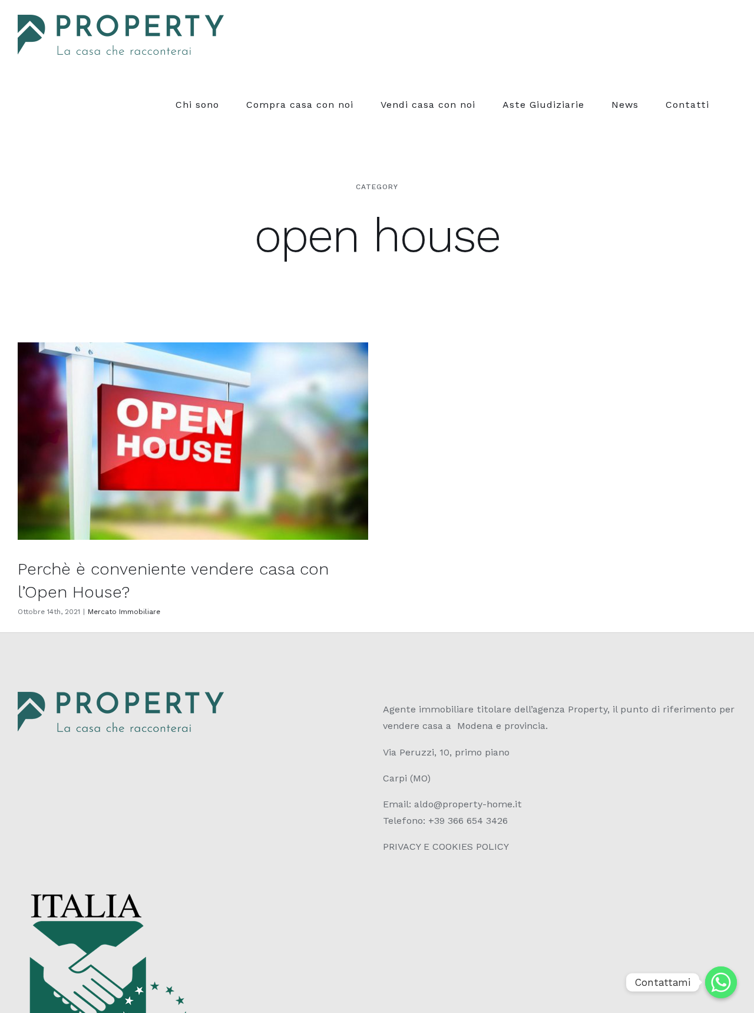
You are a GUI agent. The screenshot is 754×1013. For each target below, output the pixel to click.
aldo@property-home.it (468, 804)
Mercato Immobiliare (124, 612)
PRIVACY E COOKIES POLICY (446, 846)
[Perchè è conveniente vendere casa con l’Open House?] (193, 441)
